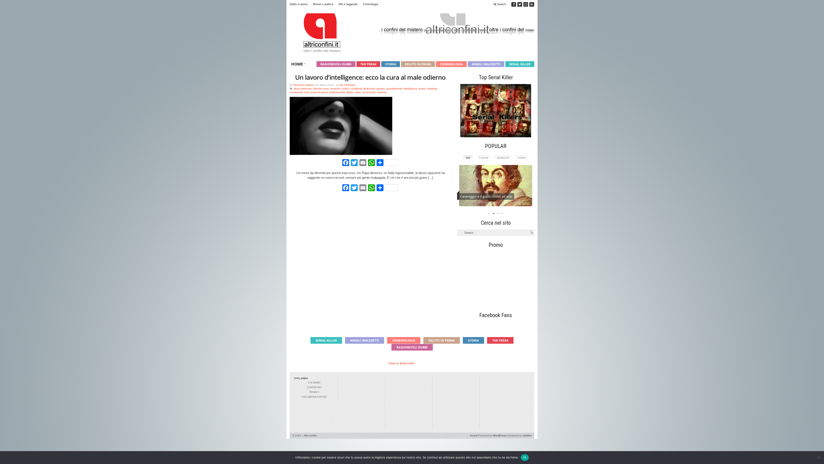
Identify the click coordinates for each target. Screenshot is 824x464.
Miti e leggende (348, 4)
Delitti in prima (298, 4)
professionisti (337, 92)
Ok (525, 457)
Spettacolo (503, 157)
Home (297, 64)
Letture (522, 157)
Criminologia (370, 4)
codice (345, 88)
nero (307, 92)
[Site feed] (531, 4)
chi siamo (314, 382)
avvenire (335, 88)
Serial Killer (519, 64)
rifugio (349, 92)
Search (501, 4)
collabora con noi (314, 396)
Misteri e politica (323, 4)
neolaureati (296, 92)
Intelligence (410, 88)
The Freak (368, 64)
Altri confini (309, 435)
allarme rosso (321, 88)
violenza (382, 92)
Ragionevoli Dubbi (335, 64)
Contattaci (314, 387)
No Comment (347, 85)
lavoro (422, 88)
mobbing (432, 88)
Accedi (474, 435)
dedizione (369, 88)
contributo (356, 88)
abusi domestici (303, 88)
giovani (380, 88)
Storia (390, 64)
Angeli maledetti (486, 64)
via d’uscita (369, 92)
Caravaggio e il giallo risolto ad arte (486, 196)
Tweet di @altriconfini (401, 363)
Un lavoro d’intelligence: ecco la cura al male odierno (370, 77)
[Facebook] (514, 4)
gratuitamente (394, 88)
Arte (468, 157)
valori (358, 92)
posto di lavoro (319, 92)
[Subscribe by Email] (526, 4)
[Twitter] (520, 4)
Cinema (483, 157)
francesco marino (303, 85)
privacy (314, 392)
